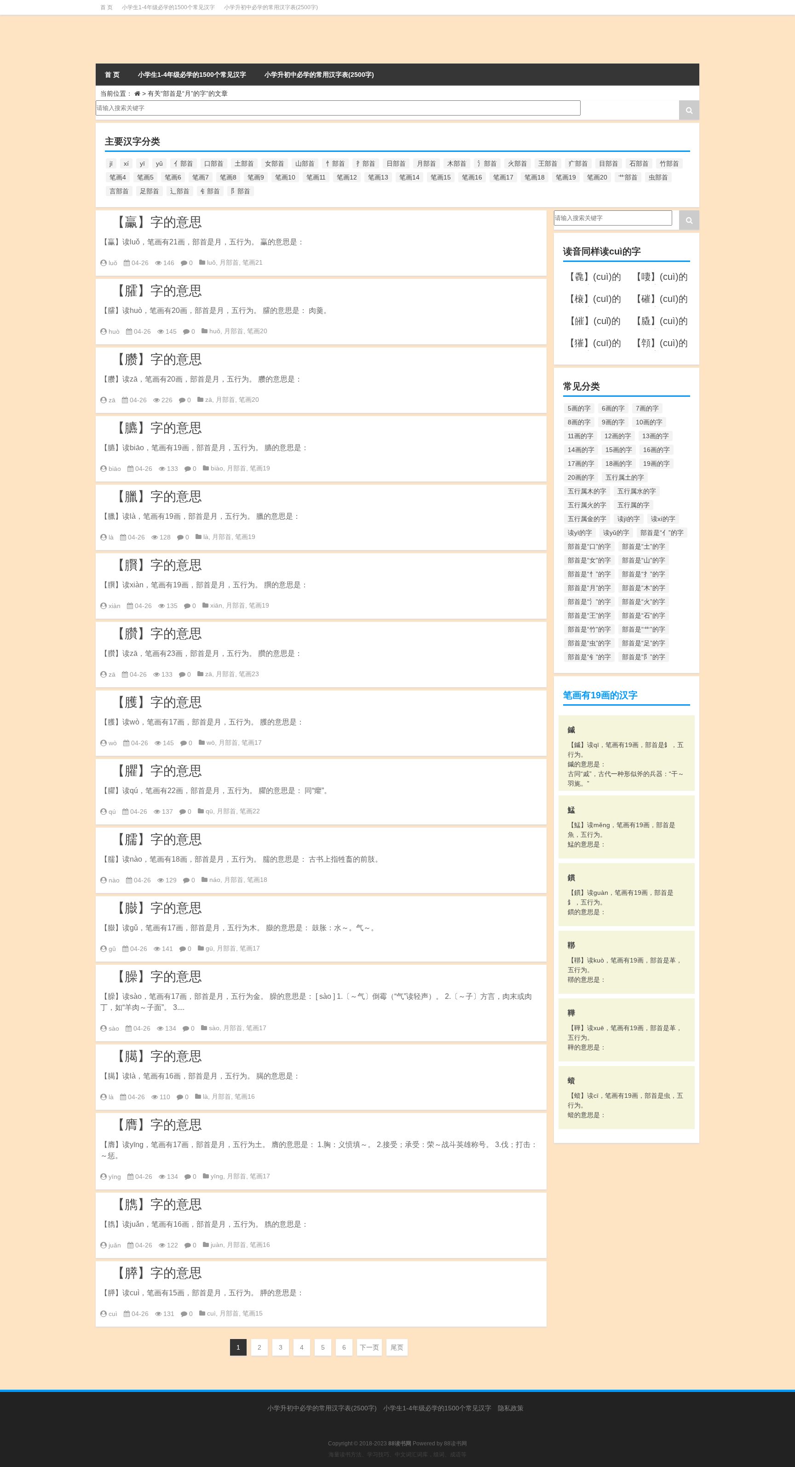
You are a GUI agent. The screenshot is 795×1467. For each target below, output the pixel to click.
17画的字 (581, 463)
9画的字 (613, 422)
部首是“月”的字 (589, 587)
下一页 (369, 1347)
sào (114, 1028)
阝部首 (240, 191)
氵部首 (487, 163)
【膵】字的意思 (157, 1273)
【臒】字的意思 (157, 702)
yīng (115, 1176)
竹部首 (669, 163)
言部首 (119, 191)
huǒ (214, 331)
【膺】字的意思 (157, 1125)
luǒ (113, 263)
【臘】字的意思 (157, 496)
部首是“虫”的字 (589, 643)
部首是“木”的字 (643, 587)
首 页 (106, 7)
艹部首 (628, 177)
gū (209, 948)
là (111, 537)
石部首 (639, 163)
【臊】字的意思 (157, 976)
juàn (217, 1244)
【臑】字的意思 (157, 839)
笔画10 (285, 177)
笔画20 (597, 177)
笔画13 (378, 177)
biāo (115, 468)
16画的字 (656, 449)
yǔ (159, 163)
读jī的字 (628, 518)
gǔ (112, 948)
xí (126, 163)
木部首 (457, 163)
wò (113, 743)
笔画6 (173, 177)
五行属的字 (633, 505)
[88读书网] (190, 39)
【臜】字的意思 (157, 359)
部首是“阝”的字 (643, 657)
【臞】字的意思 (157, 771)
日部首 (396, 163)
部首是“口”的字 (589, 546)
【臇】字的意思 (157, 1204)
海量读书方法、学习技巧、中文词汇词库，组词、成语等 (397, 1454)
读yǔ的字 (616, 532)
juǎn (115, 1245)
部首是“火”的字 (643, 601)
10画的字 (649, 422)
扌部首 (365, 163)
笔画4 (117, 177)
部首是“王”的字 (589, 615)
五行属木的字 (587, 491)
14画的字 (581, 449)
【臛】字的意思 (157, 291)
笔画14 (409, 177)
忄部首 (335, 163)
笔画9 (256, 177)
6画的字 (613, 408)
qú (112, 811)
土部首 (244, 163)
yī (142, 163)
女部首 (274, 163)
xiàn (115, 605)
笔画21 (252, 262)
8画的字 (579, 422)
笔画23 (249, 674)
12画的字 (618, 436)
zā (112, 400)
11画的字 (580, 436)
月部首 (426, 163)
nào (114, 880)
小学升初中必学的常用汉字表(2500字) (271, 7)
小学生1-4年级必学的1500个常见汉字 (168, 7)
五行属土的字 (624, 477)
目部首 (608, 163)
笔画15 (441, 177)
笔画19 (566, 177)
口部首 (214, 163)
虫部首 (658, 177)
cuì (113, 1313)
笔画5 (145, 177)
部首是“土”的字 (643, 546)
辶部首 (180, 191)
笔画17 (503, 177)
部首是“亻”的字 (662, 532)
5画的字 (579, 408)
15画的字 (618, 449)
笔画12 (347, 177)
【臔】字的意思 (157, 565)
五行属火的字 (587, 505)
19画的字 (656, 463)
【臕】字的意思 (157, 428)
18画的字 (618, 463)
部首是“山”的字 (643, 560)
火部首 (517, 163)
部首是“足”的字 (643, 643)
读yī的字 (580, 532)
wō (211, 742)
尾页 (397, 1347)
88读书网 (455, 1443)
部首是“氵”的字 (589, 601)
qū (209, 811)
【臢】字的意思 (157, 633)
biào (217, 468)
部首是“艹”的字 (643, 629)
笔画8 (228, 177)
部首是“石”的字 (643, 615)
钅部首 (210, 191)
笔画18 (534, 177)
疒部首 (578, 163)
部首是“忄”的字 (589, 574)
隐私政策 (511, 1408)
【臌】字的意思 (157, 908)
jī (111, 163)
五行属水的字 (636, 491)
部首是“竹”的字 (589, 629)
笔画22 (250, 811)
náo (214, 879)
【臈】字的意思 (157, 1056)
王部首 (548, 163)
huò (114, 331)
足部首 (149, 191)
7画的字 (647, 408)
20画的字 (581, 477)
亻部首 (183, 163)
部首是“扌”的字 (643, 574)
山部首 (305, 163)
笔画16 (472, 177)
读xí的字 (663, 518)
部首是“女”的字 (589, 560)
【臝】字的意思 (157, 222)
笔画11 (316, 177)
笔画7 (200, 177)
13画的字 (655, 436)
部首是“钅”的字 (589, 657)
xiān (216, 605)
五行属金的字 (587, 518)
